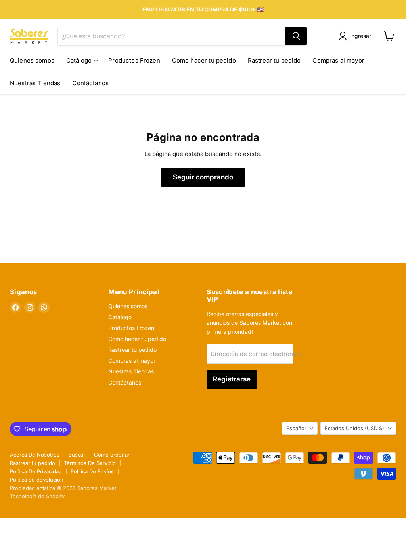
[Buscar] (296, 36)
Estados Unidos (354, 428)
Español (296, 428)
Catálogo (79, 60)
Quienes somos (32, 60)
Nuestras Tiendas (35, 83)
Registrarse (232, 379)
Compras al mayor (338, 60)
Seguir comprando (203, 177)
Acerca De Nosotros (34, 454)
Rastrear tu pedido (274, 60)
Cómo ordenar (112, 454)
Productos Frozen (134, 60)
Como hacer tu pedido (204, 60)
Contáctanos (90, 83)
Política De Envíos (92, 471)
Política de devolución (36, 479)
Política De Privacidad (36, 471)
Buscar (76, 454)
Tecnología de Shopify (37, 496)
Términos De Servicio (90, 463)
